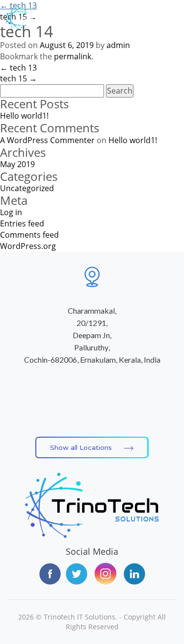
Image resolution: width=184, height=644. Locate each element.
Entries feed (22, 223)
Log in (11, 212)
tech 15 (18, 78)
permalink (72, 56)
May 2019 (17, 164)
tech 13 (18, 5)
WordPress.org (28, 246)
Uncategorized (27, 188)
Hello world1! (24, 115)
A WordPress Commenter (47, 140)
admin (118, 45)
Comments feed (29, 234)
